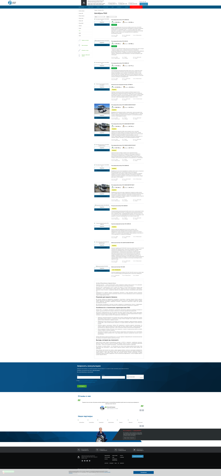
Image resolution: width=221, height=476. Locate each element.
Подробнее (80, 251)
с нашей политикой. (107, 472)
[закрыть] (145, 224)
